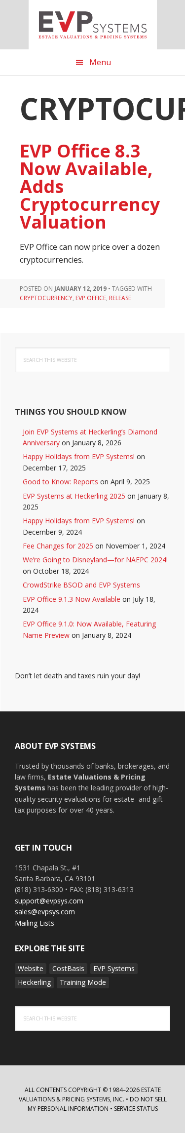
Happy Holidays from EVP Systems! (79, 456)
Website (30, 968)
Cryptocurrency (46, 298)
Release (120, 298)
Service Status (136, 1108)
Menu (100, 62)
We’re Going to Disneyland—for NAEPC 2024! (95, 559)
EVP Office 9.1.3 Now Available (71, 599)
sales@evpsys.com (45, 911)
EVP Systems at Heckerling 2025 (74, 496)
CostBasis (68, 968)
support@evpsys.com (49, 900)
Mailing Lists (34, 923)
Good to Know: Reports (60, 481)
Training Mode (83, 982)
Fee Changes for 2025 (58, 545)
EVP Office (90, 298)
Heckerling (34, 982)
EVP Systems (93, 24)
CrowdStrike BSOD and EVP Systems (81, 584)
